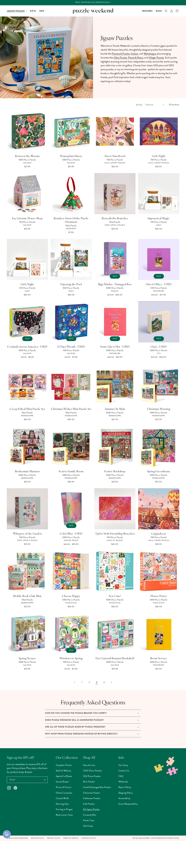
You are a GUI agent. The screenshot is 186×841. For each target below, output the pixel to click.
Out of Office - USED (159, 284)
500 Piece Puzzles (91, 776)
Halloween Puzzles (91, 798)
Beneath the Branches (115, 218)
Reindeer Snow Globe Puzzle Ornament (71, 219)
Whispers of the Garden (27, 533)
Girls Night (158, 156)
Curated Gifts (89, 814)
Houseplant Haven (71, 156)
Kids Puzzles (88, 803)
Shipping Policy (125, 792)
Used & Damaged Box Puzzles (97, 787)
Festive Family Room (71, 471)
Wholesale (123, 781)
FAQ (120, 776)
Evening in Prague (64, 809)
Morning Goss (62, 803)
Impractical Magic (159, 218)
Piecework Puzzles (121, 53)
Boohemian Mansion (27, 471)
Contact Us (123, 770)
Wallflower (144, 838)
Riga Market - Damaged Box (115, 284)
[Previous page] (75, 682)
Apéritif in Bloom (64, 776)
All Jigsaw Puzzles (91, 809)
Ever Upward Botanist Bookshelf (115, 658)
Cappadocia (158, 533)
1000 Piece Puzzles (92, 770)
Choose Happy (71, 596)
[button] (16, 11)
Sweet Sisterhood (115, 156)
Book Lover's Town (64, 814)
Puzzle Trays (88, 820)
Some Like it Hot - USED (115, 346)
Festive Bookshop (114, 471)
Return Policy (124, 787)
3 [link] (96, 682)
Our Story (123, 765)
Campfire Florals (63, 765)
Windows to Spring (71, 658)
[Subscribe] (45, 780)
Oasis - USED (159, 346)
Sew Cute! (115, 596)
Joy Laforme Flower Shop (27, 218)
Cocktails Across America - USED (27, 346)
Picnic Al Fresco (63, 787)
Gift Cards (88, 826)
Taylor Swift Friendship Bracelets (115, 533)
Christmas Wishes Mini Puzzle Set (71, 409)
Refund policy (37, 838)
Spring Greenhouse (158, 471)
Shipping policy (88, 838)
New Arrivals (89, 765)
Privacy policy (53, 838)
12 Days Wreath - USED (71, 346)
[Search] (166, 11)
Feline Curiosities (64, 792)
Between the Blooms (27, 156)
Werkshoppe (150, 53)
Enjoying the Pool (71, 284)
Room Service (158, 658)
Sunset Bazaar (62, 781)
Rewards (147, 11)
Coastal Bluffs (62, 798)
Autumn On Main (115, 409)
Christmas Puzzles (91, 792)
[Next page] (111, 682)
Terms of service (71, 838)
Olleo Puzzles (120, 57)
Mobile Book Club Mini (27, 596)
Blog (159, 11)
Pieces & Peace (135, 57)
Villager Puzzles (156, 57)
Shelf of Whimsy (63, 770)
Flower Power (159, 596)
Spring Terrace (27, 658)
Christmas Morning (158, 409)
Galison (134, 53)
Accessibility (124, 798)
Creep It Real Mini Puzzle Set (27, 409)
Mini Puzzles (89, 781)
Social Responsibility (128, 803)
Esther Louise (173, 838)
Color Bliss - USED (71, 533)
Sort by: (139, 104)
